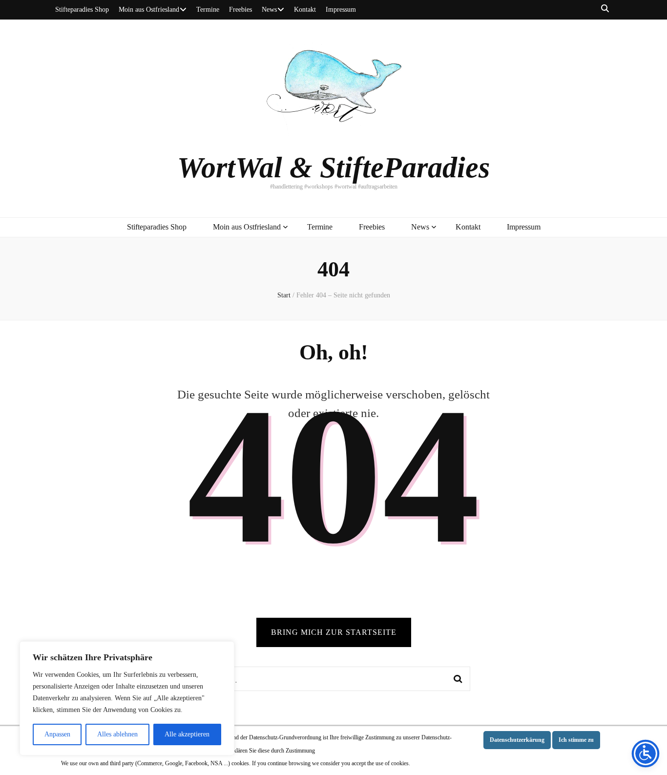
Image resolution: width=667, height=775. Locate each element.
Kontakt (305, 9)
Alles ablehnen (117, 734)
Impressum (341, 9)
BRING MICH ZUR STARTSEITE (333, 632)
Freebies (240, 9)
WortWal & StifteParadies (333, 167)
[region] (127, 698)
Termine (207, 9)
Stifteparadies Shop (82, 9)
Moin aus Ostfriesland (149, 9)
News (269, 9)
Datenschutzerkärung (517, 739)
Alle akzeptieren (187, 734)
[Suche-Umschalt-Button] (605, 9)
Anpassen (57, 734)
